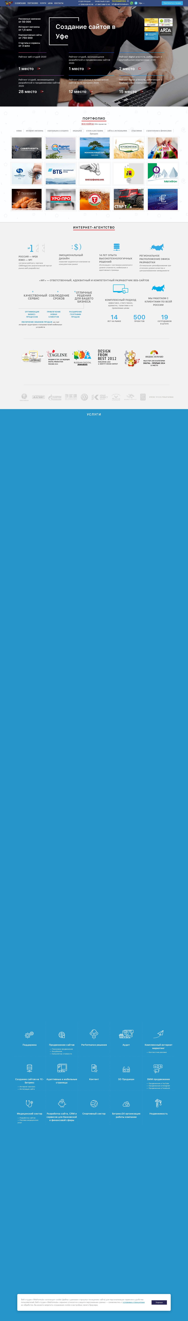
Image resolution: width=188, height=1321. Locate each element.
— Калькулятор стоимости (61, 1054)
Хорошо (159, 1302)
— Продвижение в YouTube (158, 1083)
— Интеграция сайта (26, 1089)
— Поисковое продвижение (61, 1049)
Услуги (43, 3)
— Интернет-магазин (26, 1087)
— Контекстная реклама (157, 1052)
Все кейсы (88, 124)
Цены (50, 3)
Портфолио (32, 3)
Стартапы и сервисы (29, 43)
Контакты (58, 3)
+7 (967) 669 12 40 (102, 4)
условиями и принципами (134, 1302)
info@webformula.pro (120, 4)
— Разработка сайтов (26, 1118)
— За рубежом (56, 1051)
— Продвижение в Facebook (158, 1088)
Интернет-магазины (29, 27)
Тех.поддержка (119, 1)
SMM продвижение (158, 1079)
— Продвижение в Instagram (158, 1086)
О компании (20, 3)
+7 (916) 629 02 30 (85, 4)
